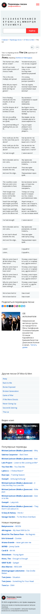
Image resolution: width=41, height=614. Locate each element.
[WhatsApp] (19, 306)
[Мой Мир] (7, 306)
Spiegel (16, 562)
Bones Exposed (9, 387)
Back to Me (7, 383)
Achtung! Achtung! (17, 479)
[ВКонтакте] (3, 306)
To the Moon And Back (26, 517)
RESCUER (18, 567)
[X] (10, 306)
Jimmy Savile (14, 546)
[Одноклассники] (5, 306)
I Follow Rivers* (17, 471)
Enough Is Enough (20, 558)
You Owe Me (19, 467)
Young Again (18, 554)
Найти (32, 30)
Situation (16, 577)
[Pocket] (15, 306)
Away (5, 379)
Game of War (8, 395)
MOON (18, 526)
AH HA (12, 550)
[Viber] (17, 306)
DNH (12, 585)
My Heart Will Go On (21, 530)
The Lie (6, 412)
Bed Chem (24, 454)
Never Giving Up (9, 403)
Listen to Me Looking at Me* (26, 463)
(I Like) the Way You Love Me (18, 484)
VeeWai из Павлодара (24, 58)
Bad (35, 458)
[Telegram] (24, 306)
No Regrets (30, 534)
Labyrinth (14, 502)
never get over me (23, 542)
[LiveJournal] (12, 306)
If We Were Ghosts (10, 399)
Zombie (18, 538)
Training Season (18, 475)
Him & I (20, 513)
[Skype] (22, 306)
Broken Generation (11, 391)
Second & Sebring (10, 408)
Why (36, 450)
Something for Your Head (23, 581)
